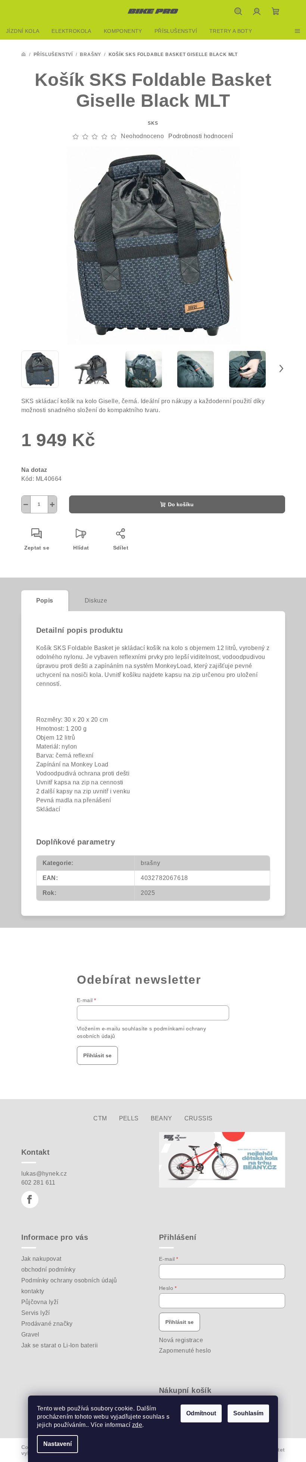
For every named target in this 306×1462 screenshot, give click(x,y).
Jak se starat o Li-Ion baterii (59, 1345)
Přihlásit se (97, 1055)
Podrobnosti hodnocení (200, 136)
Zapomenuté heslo (185, 1350)
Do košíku (181, 504)
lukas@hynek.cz (44, 1173)
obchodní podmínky (48, 1269)
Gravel (30, 1334)
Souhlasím (248, 1413)
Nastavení (57, 1444)
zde (137, 1425)
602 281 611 (38, 1182)
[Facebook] (29, 1199)
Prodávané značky (47, 1324)
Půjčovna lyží (40, 1302)
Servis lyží (35, 1313)
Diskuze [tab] (96, 600)
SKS (153, 123)
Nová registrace (181, 1340)
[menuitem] (22, 31)
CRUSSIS (198, 1118)
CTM (100, 1118)
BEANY (161, 1118)
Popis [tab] (44, 600)
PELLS (129, 1118)
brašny (150, 863)
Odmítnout (201, 1413)
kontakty (32, 1291)
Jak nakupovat (41, 1259)
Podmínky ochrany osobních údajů (69, 1280)
